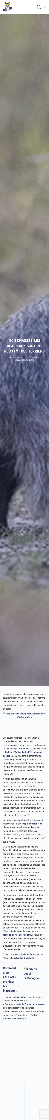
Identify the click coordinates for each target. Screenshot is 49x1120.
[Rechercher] (39, 7)
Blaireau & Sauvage (24, 958)
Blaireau (30, 360)
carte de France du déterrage (30, 1004)
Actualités (20, 360)
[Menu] (45, 7)
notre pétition (20, 997)
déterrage (34, 823)
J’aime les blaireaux (14, 1018)
